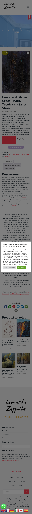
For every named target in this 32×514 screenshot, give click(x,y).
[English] (3, 510)
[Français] (8, 510)
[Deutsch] (12, 510)
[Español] (26, 510)
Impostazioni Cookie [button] (9, 267)
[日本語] (21, 510)
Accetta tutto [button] (21, 267)
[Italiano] (17, 510)
